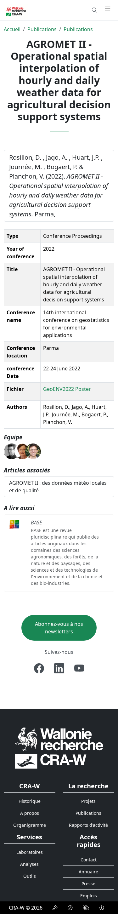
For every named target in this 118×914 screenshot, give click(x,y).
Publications (42, 29)
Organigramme (29, 825)
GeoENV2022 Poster (67, 389)
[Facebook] (39, 668)
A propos (29, 813)
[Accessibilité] (86, 907)
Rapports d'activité (88, 825)
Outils (29, 876)
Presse (88, 884)
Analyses (29, 864)
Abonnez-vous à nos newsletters (59, 627)
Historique (30, 801)
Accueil (12, 29)
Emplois (88, 896)
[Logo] (59, 748)
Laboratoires (29, 852)
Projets (88, 801)
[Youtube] (79, 668)
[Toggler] (107, 9)
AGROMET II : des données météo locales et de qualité (58, 486)
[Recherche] (94, 10)
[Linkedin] (59, 668)
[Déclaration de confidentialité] (55, 907)
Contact (89, 860)
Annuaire (88, 872)
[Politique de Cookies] (70, 907)
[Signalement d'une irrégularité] (101, 907)
